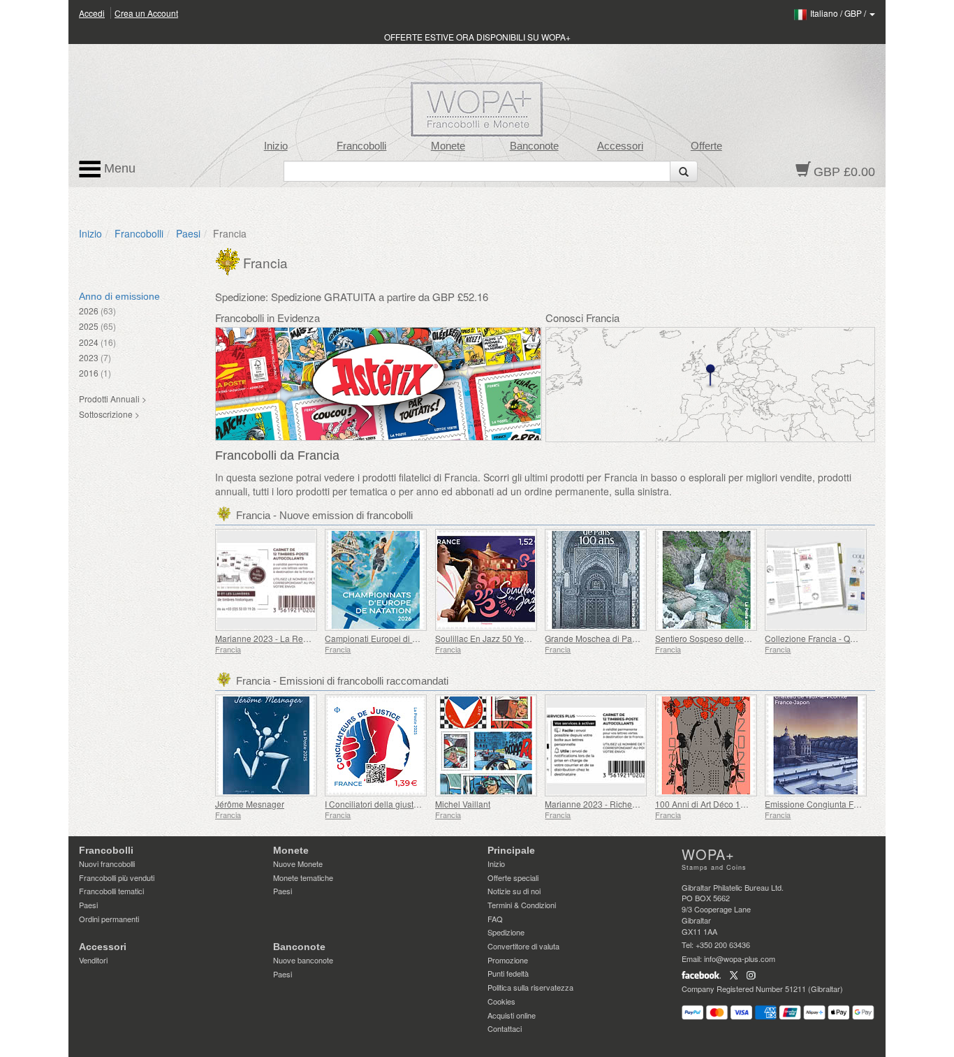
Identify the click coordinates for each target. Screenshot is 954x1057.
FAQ (495, 918)
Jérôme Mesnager (249, 804)
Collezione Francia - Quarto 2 (820, 638)
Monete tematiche (303, 877)
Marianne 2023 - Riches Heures (605, 804)
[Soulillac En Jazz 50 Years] (486, 580)
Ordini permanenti (109, 918)
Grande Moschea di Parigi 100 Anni (612, 638)
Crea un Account (146, 13)
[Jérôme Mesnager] (266, 745)
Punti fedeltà (508, 973)
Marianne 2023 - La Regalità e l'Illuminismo (297, 638)
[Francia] (229, 260)
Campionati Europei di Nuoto (380, 638)
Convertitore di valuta (523, 946)
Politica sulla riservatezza (530, 987)
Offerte (706, 146)
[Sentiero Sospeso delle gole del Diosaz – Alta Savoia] (706, 580)
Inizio (276, 146)
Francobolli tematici (111, 890)
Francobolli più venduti (116, 877)
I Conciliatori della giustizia (376, 804)
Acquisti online (511, 1015)
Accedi (92, 13)
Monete (448, 146)
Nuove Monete (298, 863)
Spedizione (505, 932)
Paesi (188, 233)
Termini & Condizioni (521, 904)
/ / (839, 13)
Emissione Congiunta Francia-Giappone (841, 804)
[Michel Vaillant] (486, 745)
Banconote (534, 146)
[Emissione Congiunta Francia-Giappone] (816, 745)
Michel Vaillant (462, 804)
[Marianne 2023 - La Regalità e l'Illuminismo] (266, 580)
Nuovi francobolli (107, 863)
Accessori (620, 146)
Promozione (507, 959)
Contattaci (504, 1028)
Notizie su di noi (514, 890)
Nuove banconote (303, 959)
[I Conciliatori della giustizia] (376, 745)
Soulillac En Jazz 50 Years (485, 638)
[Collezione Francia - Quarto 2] (816, 580)
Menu (118, 168)
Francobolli (361, 146)
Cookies (501, 1001)
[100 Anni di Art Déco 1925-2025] (706, 745)
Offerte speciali (512, 877)
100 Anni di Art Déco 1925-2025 (716, 804)
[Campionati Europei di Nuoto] (376, 580)
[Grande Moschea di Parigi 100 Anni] (596, 580)
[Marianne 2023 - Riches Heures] (596, 745)
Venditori (93, 959)
